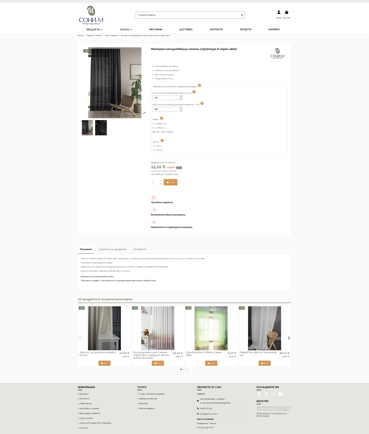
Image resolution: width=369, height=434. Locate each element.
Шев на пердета (147, 408)
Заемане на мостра (148, 399)
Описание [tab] (86, 249)
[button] (94, 29)
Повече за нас (86, 403)
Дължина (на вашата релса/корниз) (172, 93)
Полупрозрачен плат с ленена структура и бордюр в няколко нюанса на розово (151, 355)
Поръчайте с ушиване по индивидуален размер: (175, 86)
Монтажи (143, 403)
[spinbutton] (167, 97)
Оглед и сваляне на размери (152, 394)
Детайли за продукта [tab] (112, 249)
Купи (172, 182)
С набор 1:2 (160, 128)
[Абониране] (288, 408)
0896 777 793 (206, 408)
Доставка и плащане (89, 408)
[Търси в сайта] (242, 15)
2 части (159, 150)
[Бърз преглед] (104, 349)
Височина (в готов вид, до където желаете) (176, 104)
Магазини (84, 394)
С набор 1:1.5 (160, 124)
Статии (84, 428)
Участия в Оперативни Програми (96, 423)
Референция (156, 162)
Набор (156, 119)
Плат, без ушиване (164, 132)
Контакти (85, 399)
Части (156, 142)
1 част (158, 146)
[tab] (139, 249)
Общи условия (86, 418)
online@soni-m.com (208, 414)
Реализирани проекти (90, 413)
